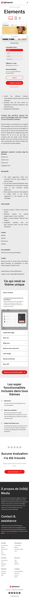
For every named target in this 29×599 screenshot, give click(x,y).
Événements (17, 573)
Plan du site (8, 589)
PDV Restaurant (18, 543)
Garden (8, 53)
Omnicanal (3, 554)
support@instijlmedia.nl (17, 274)
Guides (15, 562)
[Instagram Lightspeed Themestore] (20, 593)
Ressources (17, 557)
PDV (2, 551)
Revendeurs (3, 571)
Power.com (4, 163)
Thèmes (2, 565)
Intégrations (3, 573)
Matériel (3, 547)
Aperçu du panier (8, 292)
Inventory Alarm (13, 224)
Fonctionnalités (4, 545)
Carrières (16, 575)
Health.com (4, 157)
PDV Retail (3, 543)
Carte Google (7, 353)
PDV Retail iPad (4, 549)
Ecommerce (3, 557)
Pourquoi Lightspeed (18, 571)
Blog (15, 560)
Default (8, 50)
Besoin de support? (14, 87)
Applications (3, 563)
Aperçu (14, 78)
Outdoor (3, 244)
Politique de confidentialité (17, 589)
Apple (2, 575)
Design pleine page (8, 332)
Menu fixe (6, 338)
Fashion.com (5, 160)
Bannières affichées (9, 359)
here (5, 252)
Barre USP (6, 364)
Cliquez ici (8, 71)
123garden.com (5, 165)
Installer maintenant (15, 83)
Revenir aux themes (15, 7)
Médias (15, 576)
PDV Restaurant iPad (18, 549)
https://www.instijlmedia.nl (14, 271)
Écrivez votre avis (13, 472)
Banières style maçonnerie (11, 348)
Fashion (8, 56)
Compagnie (17, 569)
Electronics (9, 59)
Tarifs (2, 552)
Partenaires (3, 569)
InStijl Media (15, 65)
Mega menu (6, 343)
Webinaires (16, 563)
